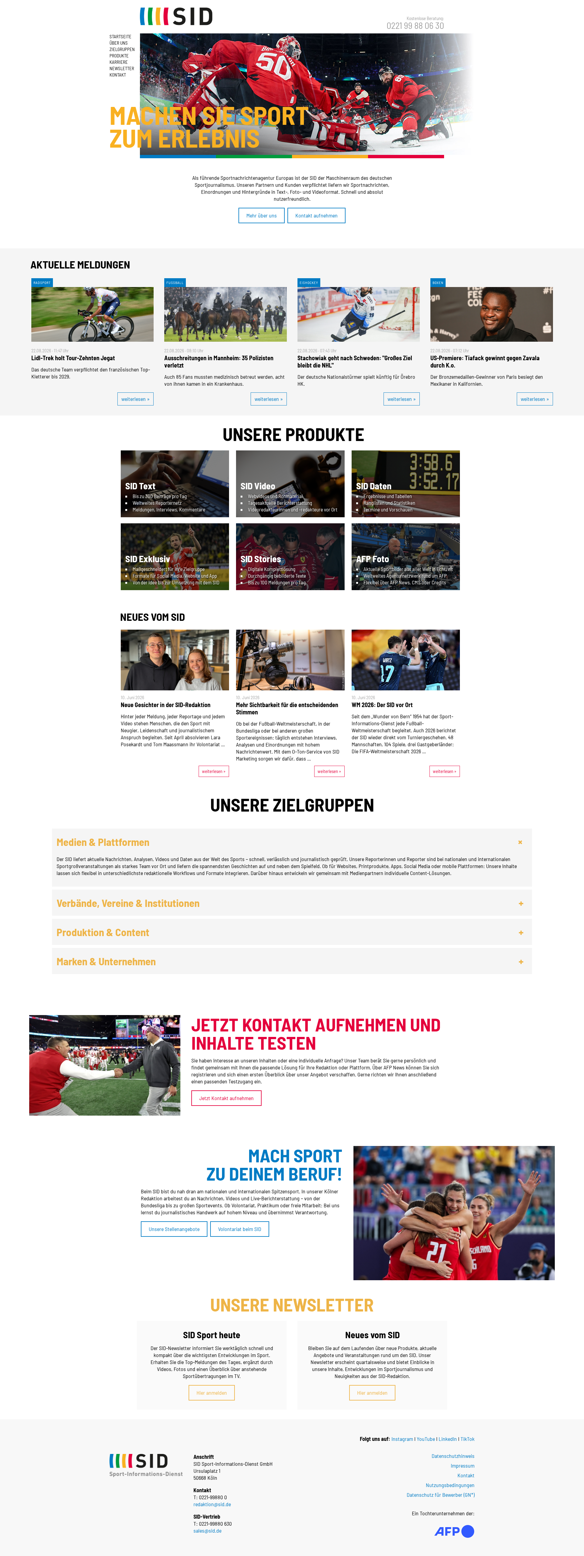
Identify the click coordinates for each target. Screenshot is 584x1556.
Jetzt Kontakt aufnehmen (226, 1098)
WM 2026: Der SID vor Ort (382, 704)
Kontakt (117, 74)
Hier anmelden (211, 1392)
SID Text (140, 485)
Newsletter (121, 68)
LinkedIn (448, 1438)
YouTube (426, 1438)
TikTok (467, 1438)
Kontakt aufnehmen (316, 215)
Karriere (118, 62)
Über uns (118, 43)
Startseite (120, 36)
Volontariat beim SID (239, 1229)
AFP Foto (372, 558)
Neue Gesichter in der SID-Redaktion (165, 704)
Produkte (119, 55)
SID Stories (261, 558)
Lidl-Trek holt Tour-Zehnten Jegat (73, 357)
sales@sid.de (207, 1530)
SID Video (258, 485)
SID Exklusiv (147, 558)
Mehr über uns (261, 215)
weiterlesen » (135, 398)
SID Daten (373, 485)
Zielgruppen (122, 49)
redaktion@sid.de (212, 1504)
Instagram (402, 1438)
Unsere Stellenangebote (174, 1229)
